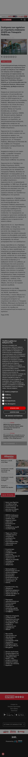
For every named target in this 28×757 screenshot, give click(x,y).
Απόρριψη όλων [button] (14, 412)
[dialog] (14, 378)
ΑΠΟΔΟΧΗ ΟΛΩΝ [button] (14, 408)
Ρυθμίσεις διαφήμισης (18, 383)
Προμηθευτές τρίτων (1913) (9, 365)
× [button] (24, 340)
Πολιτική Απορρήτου (12, 388)
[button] (14, 416)
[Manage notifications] (3, 754)
